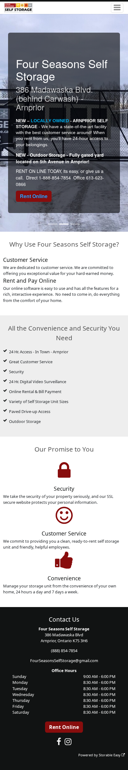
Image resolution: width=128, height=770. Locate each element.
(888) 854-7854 (64, 650)
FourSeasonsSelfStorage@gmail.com (64, 660)
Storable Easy (110, 755)
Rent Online (34, 196)
